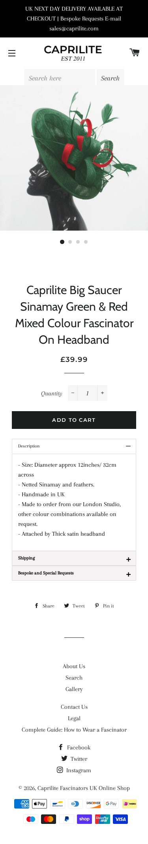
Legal (74, 718)
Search (74, 677)
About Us (74, 666)
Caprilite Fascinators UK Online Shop (83, 788)
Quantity (51, 393)
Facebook (78, 747)
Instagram (78, 770)
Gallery (74, 689)
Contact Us (74, 706)
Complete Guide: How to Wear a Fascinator (74, 729)
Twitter (78, 758)
